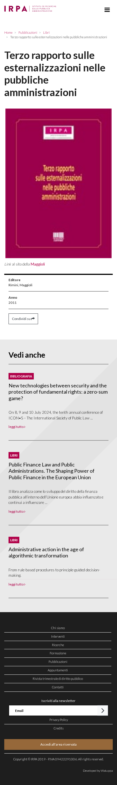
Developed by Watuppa (98, 770)
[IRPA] (31, 7)
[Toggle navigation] (107, 10)
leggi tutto (16, 427)
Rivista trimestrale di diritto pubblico (58, 678)
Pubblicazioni (58, 661)
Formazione (58, 653)
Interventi (58, 636)
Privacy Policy (58, 720)
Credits (59, 728)
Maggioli (38, 264)
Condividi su (21, 319)
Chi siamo (58, 628)
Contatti (58, 687)
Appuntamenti (58, 670)
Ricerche (58, 645)
